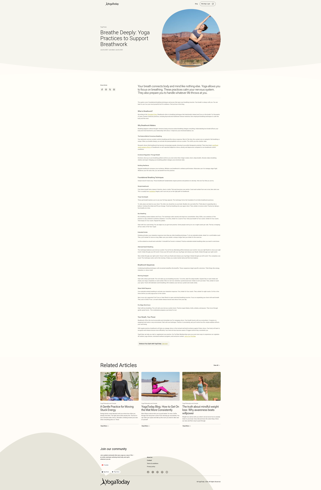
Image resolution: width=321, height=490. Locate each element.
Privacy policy (151, 466)
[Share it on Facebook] (102, 89)
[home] (112, 3)
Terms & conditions (152, 463)
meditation (152, 191)
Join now (165, 343)
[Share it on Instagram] (106, 89)
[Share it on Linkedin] (114, 89)
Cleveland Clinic (152, 114)
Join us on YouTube (190, 336)
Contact (149, 460)
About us (149, 457)
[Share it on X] (110, 89)
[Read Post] (119, 386)
